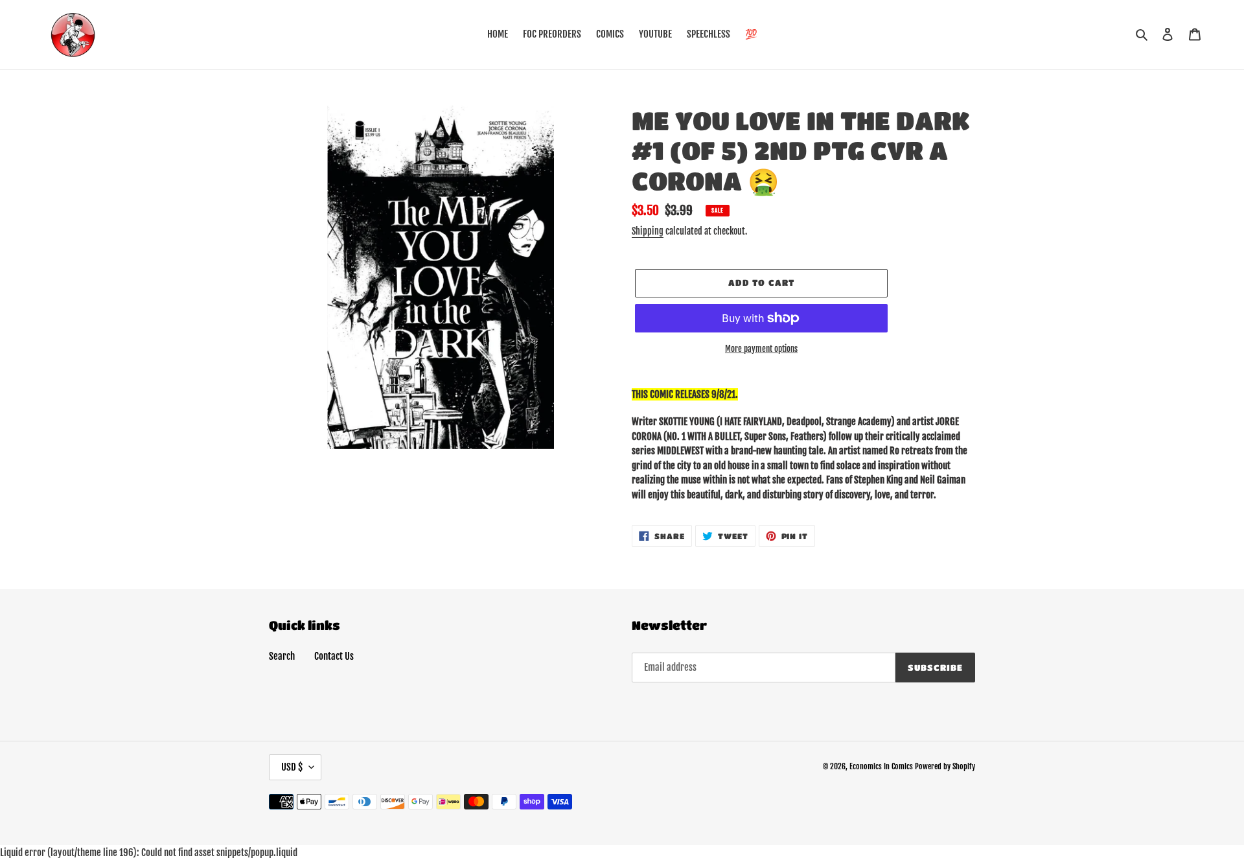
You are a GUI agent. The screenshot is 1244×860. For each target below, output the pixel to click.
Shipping (647, 231)
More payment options (761, 348)
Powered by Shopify (945, 766)
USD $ (292, 767)
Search (282, 656)
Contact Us (334, 656)
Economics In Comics (881, 766)
